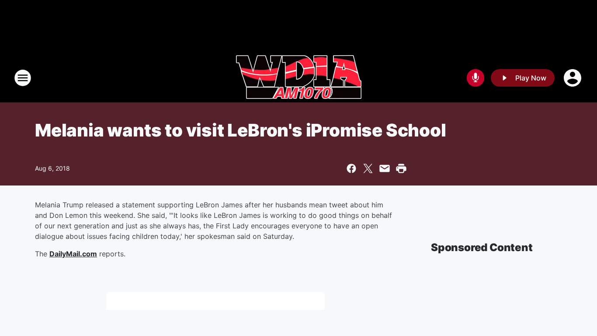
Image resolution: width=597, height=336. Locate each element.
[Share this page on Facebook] (351, 168)
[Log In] (573, 78)
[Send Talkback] (475, 78)
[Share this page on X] (368, 168)
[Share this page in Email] (384, 168)
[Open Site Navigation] (22, 78)
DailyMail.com (73, 253)
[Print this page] (401, 168)
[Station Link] (298, 78)
